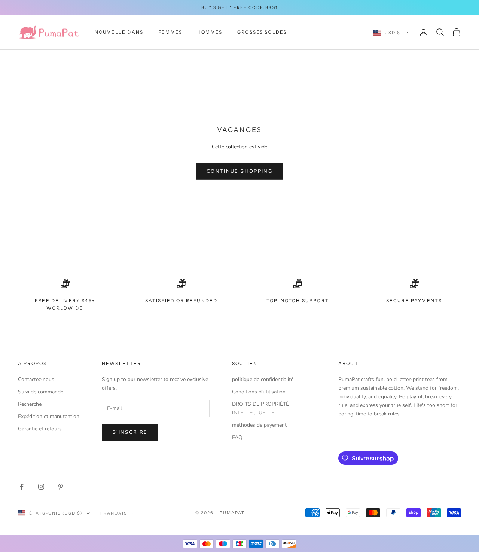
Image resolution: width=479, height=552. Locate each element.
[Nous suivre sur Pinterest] (60, 486)
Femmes (170, 32)
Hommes (209, 32)
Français (113, 513)
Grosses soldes (262, 32)
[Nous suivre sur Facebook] (21, 486)
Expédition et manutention (48, 416)
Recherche (30, 404)
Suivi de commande (40, 391)
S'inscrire (130, 432)
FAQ (237, 437)
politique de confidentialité (262, 379)
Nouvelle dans (119, 32)
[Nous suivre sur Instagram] (41, 486)
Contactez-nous (36, 379)
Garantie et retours (40, 428)
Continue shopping (239, 171)
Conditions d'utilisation (259, 391)
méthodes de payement (259, 425)
